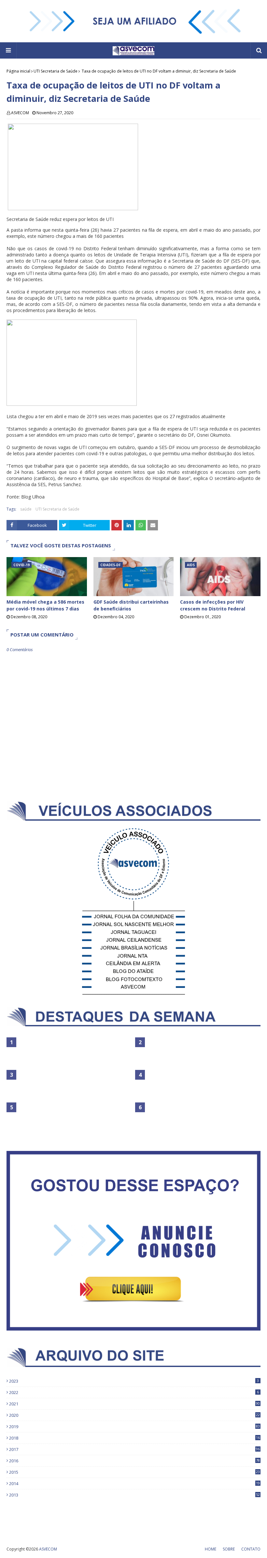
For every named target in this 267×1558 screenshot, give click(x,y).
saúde (26, 509)
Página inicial (18, 71)
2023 (134, 1381)
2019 (134, 1426)
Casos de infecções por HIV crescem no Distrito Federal (212, 605)
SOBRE (229, 1549)
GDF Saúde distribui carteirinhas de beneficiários (131, 605)
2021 (134, 1404)
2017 (134, 1449)
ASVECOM (20, 113)
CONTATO (250, 1549)
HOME (210, 1549)
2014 (134, 1483)
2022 (134, 1392)
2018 (134, 1438)
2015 (134, 1472)
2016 (134, 1461)
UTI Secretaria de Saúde (55, 71)
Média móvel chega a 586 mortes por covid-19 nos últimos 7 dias (45, 605)
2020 (134, 1415)
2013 (134, 1495)
